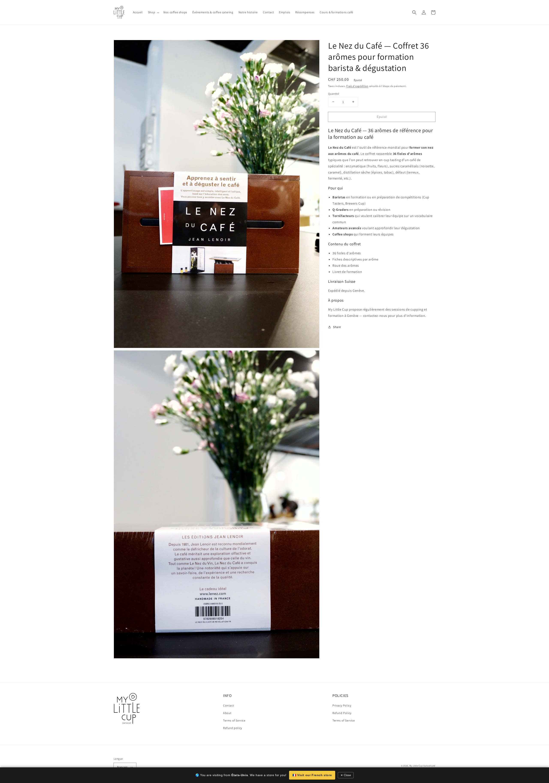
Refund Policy (341, 713)
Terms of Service (234, 720)
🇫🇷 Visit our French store (312, 775)
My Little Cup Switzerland (422, 765)
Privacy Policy (341, 705)
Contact (228, 705)
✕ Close (346, 775)
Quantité (333, 93)
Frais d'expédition (357, 86)
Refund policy (232, 728)
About (227, 713)
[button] (414, 12)
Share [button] (337, 327)
